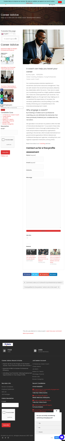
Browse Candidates (7, 387)
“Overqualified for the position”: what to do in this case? (40, 287)
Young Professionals (50, 77)
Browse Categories (8, 124)
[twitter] (5, 438)
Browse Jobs (6, 122)
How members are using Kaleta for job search (31, 257)
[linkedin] (8, 438)
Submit (43, 231)
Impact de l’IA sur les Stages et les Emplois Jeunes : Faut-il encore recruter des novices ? (17, 364)
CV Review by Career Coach (11, 115)
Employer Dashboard (8, 389)
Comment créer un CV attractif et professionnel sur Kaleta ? (44, 282)
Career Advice (7, 116)
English (5, 34)
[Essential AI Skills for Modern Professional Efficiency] (7, 58)
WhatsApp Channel (8, 121)
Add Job (4, 392)
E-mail (4, 401)
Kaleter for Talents (8, 119)
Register (52, 4)
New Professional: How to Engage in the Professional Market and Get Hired (55, 259)
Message (29, 177)
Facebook (27, 274)
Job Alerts (5, 118)
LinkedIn (54, 274)
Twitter (35, 274)
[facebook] (3, 438)
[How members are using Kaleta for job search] (31, 252)
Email (30, 162)
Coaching (42, 143)
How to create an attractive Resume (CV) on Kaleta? (43, 258)
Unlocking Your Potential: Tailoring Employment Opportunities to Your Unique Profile (9, 68)
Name (31, 155)
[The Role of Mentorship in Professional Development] (7, 95)
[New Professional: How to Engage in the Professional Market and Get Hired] (55, 252)
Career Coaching (31, 77)
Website (29, 170)
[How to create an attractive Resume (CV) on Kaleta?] (43, 252)
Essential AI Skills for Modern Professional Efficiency (9, 49)
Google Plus (45, 274)
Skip (52, 437)
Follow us (4, 156)
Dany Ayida (31, 74)
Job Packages (6, 394)
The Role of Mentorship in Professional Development (8, 86)
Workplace (40, 77)
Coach (37, 79)
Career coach (30, 79)
